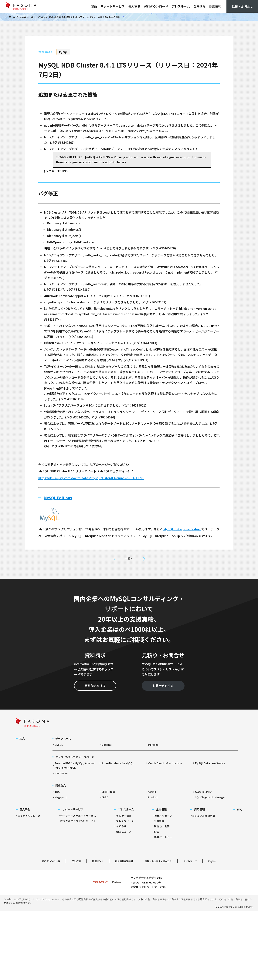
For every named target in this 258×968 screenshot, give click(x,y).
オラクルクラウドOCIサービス (78, 821)
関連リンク (98, 861)
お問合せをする (163, 685)
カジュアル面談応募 (203, 815)
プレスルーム (181, 6)
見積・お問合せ (242, 6)
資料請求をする (95, 685)
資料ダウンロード (156, 6)
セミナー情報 (124, 815)
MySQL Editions (58, 497)
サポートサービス (112, 6)
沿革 (156, 831)
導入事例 (134, 6)
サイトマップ (190, 861)
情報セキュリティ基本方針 (158, 861)
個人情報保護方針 (124, 861)
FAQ (239, 809)
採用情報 (215, 6)
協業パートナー (163, 837)
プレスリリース (125, 821)
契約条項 (76, 861)
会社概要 (159, 821)
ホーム (11, 16)
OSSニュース (26, 16)
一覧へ (129, 558)
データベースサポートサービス (78, 815)
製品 (94, 6)
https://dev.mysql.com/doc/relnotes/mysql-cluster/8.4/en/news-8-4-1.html (91, 478)
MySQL (41, 16)
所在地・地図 (162, 826)
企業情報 (199, 6)
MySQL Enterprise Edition (182, 529)
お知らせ (121, 826)
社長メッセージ (163, 815)
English (212, 861)
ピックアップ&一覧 (29, 815)
